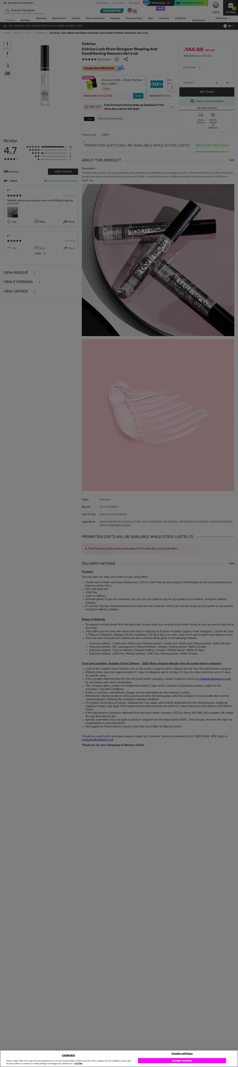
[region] (119, 1058)
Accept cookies (182, 1060)
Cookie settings (182, 1053)
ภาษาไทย (78, 1064)
